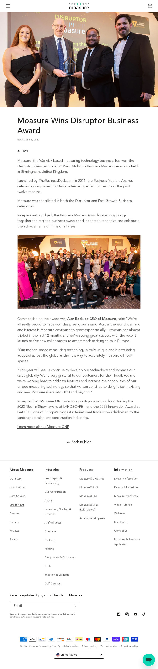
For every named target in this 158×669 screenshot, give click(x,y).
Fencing (49, 549)
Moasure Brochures (126, 496)
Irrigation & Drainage (57, 575)
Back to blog (81, 442)
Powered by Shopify (49, 646)
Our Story (15, 478)
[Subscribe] (74, 606)
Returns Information (126, 487)
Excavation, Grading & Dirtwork (58, 512)
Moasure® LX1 (88, 496)
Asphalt (49, 500)
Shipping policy (129, 646)
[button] (8, 6)
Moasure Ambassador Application (127, 542)
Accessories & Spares (92, 518)
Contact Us (120, 531)
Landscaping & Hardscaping (53, 481)
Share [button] (25, 151)
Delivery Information (126, 478)
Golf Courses (52, 583)
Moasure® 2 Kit (88, 487)
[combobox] (79, 655)
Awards (14, 539)
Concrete (50, 531)
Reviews (14, 531)
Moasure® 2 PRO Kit (91, 478)
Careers (14, 522)
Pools (48, 566)
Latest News (17, 505)
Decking (49, 540)
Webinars (119, 513)
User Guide (121, 522)
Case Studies (17, 496)
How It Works (17, 487)
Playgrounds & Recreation (60, 557)
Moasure (33, 646)
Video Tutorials (123, 505)
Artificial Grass (53, 522)
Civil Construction (55, 492)
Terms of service (109, 646)
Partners (14, 513)
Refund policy (71, 646)
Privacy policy (89, 646)
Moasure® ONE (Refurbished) (88, 507)
